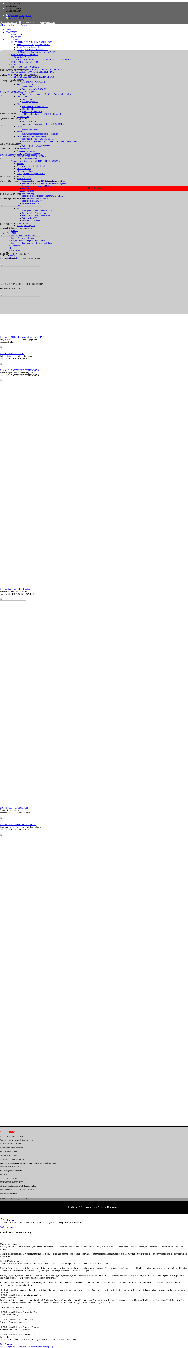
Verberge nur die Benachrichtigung (37, 1347)
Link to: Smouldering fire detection (15, 589)
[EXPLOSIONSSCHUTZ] (20, 52)
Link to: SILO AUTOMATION (14, 808)
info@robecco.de (48, 22)
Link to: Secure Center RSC (12, 353)
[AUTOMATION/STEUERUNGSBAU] (20, 296)
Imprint (88, 1207)
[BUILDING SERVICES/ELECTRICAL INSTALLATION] (20, 266)
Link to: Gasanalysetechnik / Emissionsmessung (21, 155)
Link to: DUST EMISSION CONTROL (18, 824)
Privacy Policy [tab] (6, 1337)
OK (1, 1227)
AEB (81, 1207)
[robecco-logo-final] (13, 25)
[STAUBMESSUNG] (20, 206)
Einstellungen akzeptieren (11, 1347)
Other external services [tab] (10, 1297)
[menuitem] (97, 30)
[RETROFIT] (20, 236)
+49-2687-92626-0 (9, 22)
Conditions (72, 1207)
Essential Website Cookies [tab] (11, 1261)
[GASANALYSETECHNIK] (20, 158)
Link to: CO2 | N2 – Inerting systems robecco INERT (23, 337)
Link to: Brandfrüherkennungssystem (16, 92)
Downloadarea (113, 1207)
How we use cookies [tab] (9, 1244)
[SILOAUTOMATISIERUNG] (20, 125)
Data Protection (99, 1207)
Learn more (8, 1227)
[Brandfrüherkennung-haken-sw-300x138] (20, 95)
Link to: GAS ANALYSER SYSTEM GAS (19, 370)
